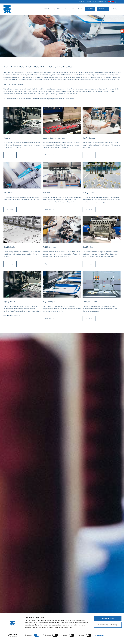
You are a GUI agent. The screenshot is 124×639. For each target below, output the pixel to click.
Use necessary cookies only (107, 625)
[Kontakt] (122, 31)
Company (114, 9)
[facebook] (122, 35)
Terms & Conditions (101, 1)
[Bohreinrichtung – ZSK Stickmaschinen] (102, 175)
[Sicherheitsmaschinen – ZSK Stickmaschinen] (102, 284)
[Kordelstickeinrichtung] (62, 120)
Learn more (9, 155)
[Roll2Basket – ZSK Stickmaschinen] (22, 175)
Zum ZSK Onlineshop (10, 316)
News (73, 9)
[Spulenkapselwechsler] (62, 229)
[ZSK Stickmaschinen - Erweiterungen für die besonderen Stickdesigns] (22, 284)
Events (80, 9)
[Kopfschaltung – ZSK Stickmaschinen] (22, 229)
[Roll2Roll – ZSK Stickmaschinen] (62, 175)
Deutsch (113, 2)
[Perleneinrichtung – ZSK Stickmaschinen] (102, 229)
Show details (99, 635)
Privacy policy (91, 1)
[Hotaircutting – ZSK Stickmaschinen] (102, 120)
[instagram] (122, 39)
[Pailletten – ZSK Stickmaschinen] (22, 120)
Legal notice (82, 1)
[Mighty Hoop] (62, 284)
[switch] (55, 635)
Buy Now (90, 9)
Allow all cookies (108, 618)
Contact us (102, 9)
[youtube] (122, 43)
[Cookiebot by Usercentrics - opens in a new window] (12, 635)
